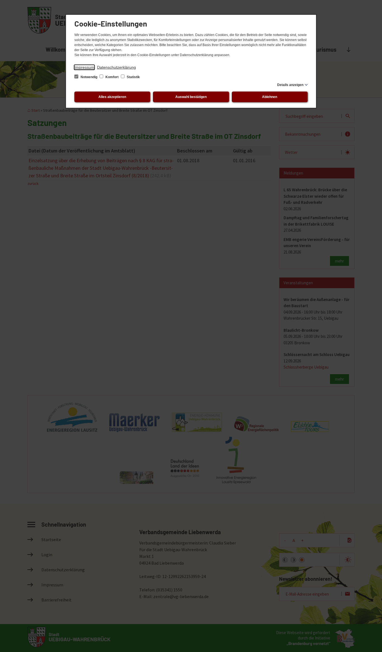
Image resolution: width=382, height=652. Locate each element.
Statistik (133, 77)
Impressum (84, 67)
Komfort (112, 77)
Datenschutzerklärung (116, 67)
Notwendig (89, 77)
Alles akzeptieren (112, 97)
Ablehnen (269, 97)
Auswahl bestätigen (191, 97)
